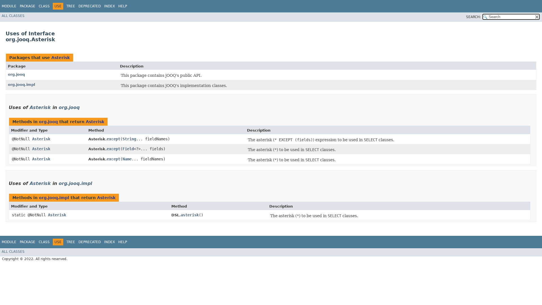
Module (9, 6)
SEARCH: (473, 17)
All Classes (13, 16)
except (113, 139)
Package (27, 6)
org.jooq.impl (21, 84)
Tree (70, 6)
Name (127, 159)
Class (44, 6)
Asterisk (60, 57)
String (129, 139)
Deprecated (89, 6)
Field (128, 149)
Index (109, 6)
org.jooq (16, 74)
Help (122, 6)
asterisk (190, 215)
